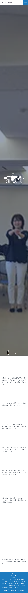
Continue (5, 590)
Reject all (13, 590)
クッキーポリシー (16, 581)
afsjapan (14, 352)
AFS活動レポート (14, 173)
